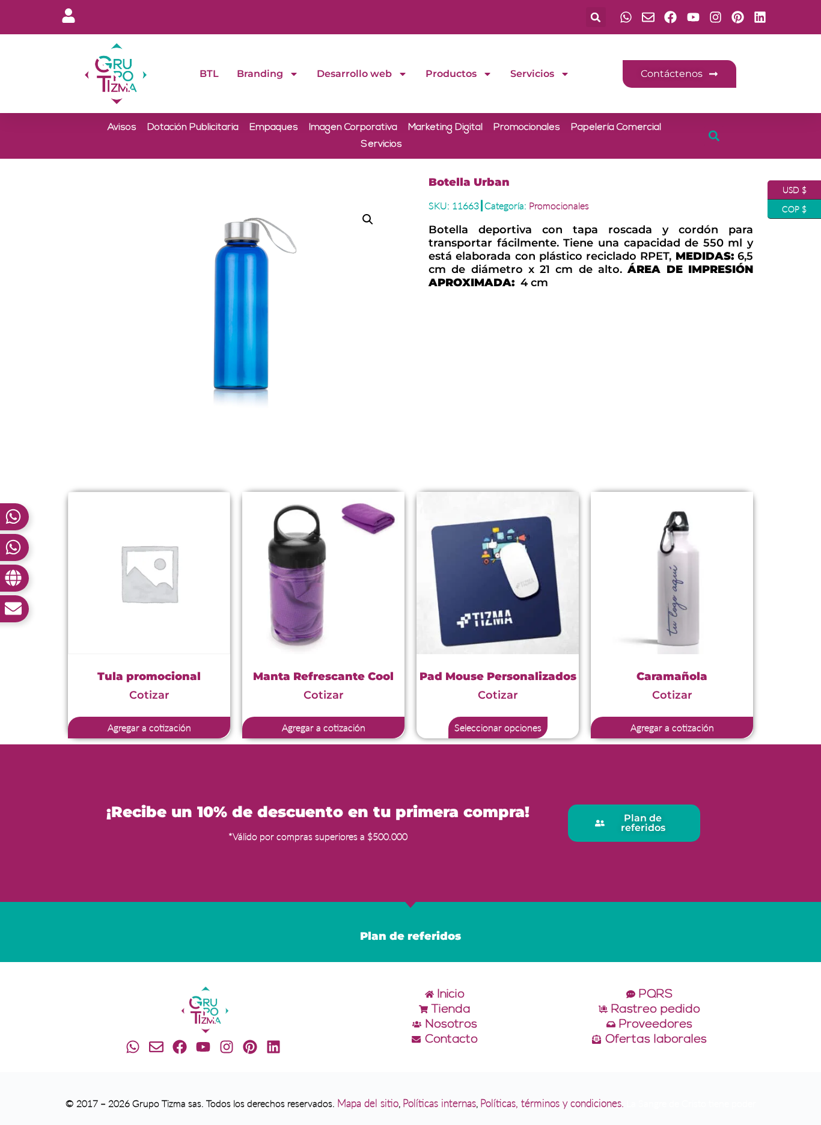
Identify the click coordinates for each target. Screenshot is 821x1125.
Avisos (122, 127)
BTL (209, 73)
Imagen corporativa (353, 127)
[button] (596, 17)
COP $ (787, 207)
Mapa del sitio (367, 1103)
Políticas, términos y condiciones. (552, 1103)
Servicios (532, 73)
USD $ (787, 187)
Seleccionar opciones (498, 727)
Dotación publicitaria (193, 127)
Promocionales (526, 127)
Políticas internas (439, 1103)
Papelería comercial (616, 127)
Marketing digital (445, 127)
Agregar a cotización (149, 727)
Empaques (273, 127)
